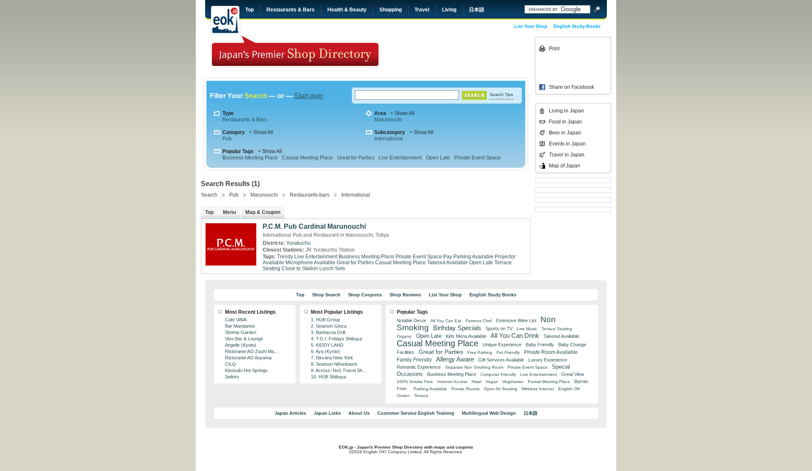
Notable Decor (411, 320)
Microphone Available (310, 263)
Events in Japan (567, 144)
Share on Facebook (571, 87)
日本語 (476, 10)
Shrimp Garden (240, 332)
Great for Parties (355, 158)
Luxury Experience (547, 359)
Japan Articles (290, 413)
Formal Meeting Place (549, 381)
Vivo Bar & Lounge (244, 338)
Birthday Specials (457, 328)
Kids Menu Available (466, 336)
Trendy (285, 257)
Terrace (421, 395)
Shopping (390, 10)
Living (449, 10)
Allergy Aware (455, 359)
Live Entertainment (400, 158)
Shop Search (326, 294)
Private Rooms (465, 388)
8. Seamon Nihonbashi (334, 364)
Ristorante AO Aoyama (248, 357)
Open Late (438, 158)
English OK (569, 388)
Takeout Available (447, 263)
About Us (359, 413)
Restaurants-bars (309, 195)
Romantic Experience (419, 367)
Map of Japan (564, 166)
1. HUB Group (325, 319)
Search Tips (501, 94)
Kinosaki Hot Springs (246, 370)
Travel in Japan (566, 155)
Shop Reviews (405, 294)
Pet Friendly (508, 352)
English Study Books (577, 26)
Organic (404, 336)
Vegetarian (513, 381)
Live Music (527, 328)
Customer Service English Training (415, 413)
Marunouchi (388, 120)
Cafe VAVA (236, 319)
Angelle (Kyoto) (240, 345)
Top (249, 10)
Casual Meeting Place (307, 158)
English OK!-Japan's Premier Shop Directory (295, 50)
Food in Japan (565, 122)
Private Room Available (551, 352)
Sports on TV (499, 328)
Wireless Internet (537, 388)
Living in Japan (566, 111)
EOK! (225, 20)
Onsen (403, 395)
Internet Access (452, 381)
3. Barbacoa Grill (328, 332)
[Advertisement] (474, 55)
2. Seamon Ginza (328, 326)
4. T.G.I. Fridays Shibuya (336, 338)
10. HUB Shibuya (328, 376)
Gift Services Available (501, 359)
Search (209, 195)
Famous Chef (479, 320)
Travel (421, 10)
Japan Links (327, 413)
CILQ (230, 364)
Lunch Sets (332, 268)
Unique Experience (502, 344)
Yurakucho (298, 243)
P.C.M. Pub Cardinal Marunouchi (314, 226)
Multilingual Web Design (489, 413)
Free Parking (479, 352)
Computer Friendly (498, 374)
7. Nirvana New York (332, 357)
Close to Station (300, 268)
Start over (308, 95)
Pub (227, 139)
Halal (476, 381)
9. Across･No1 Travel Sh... (338, 370)
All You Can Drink (515, 335)
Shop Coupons (365, 294)
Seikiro (232, 376)
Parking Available (430, 388)
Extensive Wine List (516, 320)
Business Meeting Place (250, 158)
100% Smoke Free (415, 381)
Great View (572, 374)
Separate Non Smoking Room (474, 367)
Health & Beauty (347, 10)
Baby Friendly (540, 344)
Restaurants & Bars (290, 10)
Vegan (492, 381)
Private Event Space (477, 158)
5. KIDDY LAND (327, 345)
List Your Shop (530, 26)
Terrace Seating (556, 328)
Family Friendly (414, 359)
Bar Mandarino (240, 326)
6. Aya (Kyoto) (325, 351)
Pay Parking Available (468, 257)
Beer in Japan (565, 133)
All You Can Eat (446, 320)
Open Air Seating (500, 388)
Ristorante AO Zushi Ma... (251, 351)
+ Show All (402, 113)
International (388, 139)
